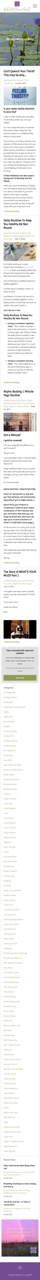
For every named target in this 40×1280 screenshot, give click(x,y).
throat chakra (10, 1074)
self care (7, 1030)
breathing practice (11, 779)
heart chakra (9, 900)
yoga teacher (9, 1151)
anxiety (7, 726)
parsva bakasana (11, 982)
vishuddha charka (11, 1098)
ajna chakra (9, 721)
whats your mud (10, 1112)
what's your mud (19, 583)
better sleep (9, 774)
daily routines (10, 837)
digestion (7, 842)
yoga (10, 239)
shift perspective (11, 1040)
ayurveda (8, 80)
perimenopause (10, 987)
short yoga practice (26, 403)
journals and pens (12, 910)
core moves (9, 818)
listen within (9, 939)
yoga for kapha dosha (19, 406)
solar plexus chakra (12, 1059)
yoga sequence (10, 1146)
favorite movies (10, 861)
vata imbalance (11, 1088)
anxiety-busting (10, 741)
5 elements (8, 702)
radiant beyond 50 (12, 1001)
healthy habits (18, 236)
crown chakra (10, 828)
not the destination (12, 977)
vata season (9, 1093)
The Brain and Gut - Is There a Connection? (17, 1203)
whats (6, 1108)
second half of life (12, 1025)
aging (6, 712)
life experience (10, 934)
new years (8, 968)
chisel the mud (10, 799)
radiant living (10, 1006)
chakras (7, 794)
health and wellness (12, 890)
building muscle (10, 784)
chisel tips (8, 803)
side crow (8, 1050)
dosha (6, 852)
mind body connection (13, 963)
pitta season (18, 80)
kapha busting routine (13, 919)
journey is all (9, 914)
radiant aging (10, 996)
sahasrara (8, 1021)
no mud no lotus (11, 972)
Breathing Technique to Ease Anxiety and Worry (20, 1185)
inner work (8, 905)
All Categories (9, 692)
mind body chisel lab (13, 958)
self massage (9, 1035)
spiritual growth (10, 1064)
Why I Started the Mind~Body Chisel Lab (19, 1167)
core (6, 813)
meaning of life (10, 943)
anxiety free (9, 736)
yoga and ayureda (12, 1127)
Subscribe (20, 678)
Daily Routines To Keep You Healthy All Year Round (18, 224)
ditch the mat (9, 847)
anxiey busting (10, 745)
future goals (9, 876)
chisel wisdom (10, 808)
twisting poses (10, 1083)
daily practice (9, 832)
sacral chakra (10, 1016)
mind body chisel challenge (15, 953)
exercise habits (10, 856)
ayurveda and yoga (12, 765)
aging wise (8, 717)
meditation (8, 948)
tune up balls (9, 1079)
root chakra (9, 1011)
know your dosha (11, 924)
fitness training (10, 871)
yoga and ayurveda (12, 1132)
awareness (8, 755)
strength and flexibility (13, 1069)
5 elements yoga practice (14, 707)
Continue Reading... (12, 211)
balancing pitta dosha (13, 770)
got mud (7, 885)
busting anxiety (19, 233)
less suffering (9, 929)
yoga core (8, 1136)
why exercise (9, 1117)
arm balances (10, 750)
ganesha (7, 881)
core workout (10, 823)
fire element (9, 866)
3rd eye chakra (10, 697)
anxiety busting (10, 400)
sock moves (9, 1054)
